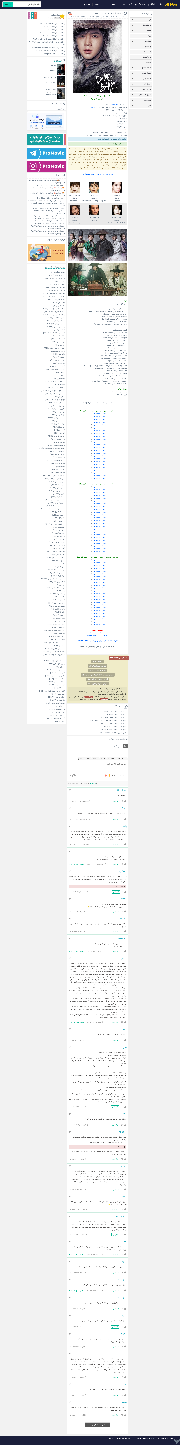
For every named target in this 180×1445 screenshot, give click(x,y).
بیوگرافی (141, 41)
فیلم (130, 4)
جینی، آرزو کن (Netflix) (57, 545)
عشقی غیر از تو (51, 89)
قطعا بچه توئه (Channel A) (56, 418)
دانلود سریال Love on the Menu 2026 (113, 729)
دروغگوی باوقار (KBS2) (57, 412)
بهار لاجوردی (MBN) (58, 342)
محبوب (32, 15)
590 (70, 14)
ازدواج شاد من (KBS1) (57, 712)
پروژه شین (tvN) (59, 521)
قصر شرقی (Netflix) (58, 302)
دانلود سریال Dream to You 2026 (115, 726)
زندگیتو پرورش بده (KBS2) (56, 324)
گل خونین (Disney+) (58, 415)
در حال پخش (146, 57)
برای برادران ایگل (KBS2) (56, 603)
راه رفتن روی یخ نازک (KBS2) (55, 524)
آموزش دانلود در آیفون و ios (97, 683)
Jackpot (93, 107)
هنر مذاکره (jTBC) (59, 706)
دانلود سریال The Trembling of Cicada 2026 (45, 39)
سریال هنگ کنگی (141, 95)
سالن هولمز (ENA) (58, 627)
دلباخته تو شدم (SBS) (57, 336)
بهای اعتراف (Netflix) (58, 484)
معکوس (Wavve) (59, 357)
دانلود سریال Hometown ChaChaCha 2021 (42, 200)
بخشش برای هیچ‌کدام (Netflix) (54, 660)
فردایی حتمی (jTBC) (58, 439)
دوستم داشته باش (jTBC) (56, 445)
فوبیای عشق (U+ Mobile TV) (55, 399)
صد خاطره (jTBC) (59, 527)
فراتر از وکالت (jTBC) (58, 576)
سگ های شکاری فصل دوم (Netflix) (53, 390)
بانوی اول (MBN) (59, 518)
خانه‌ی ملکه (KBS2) (58, 560)
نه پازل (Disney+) (59, 666)
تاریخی (117, 16)
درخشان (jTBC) (59, 384)
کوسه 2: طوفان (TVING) (56, 685)
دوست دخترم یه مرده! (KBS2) (55, 588)
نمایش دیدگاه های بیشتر (97, 1424)
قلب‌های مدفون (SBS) (57, 709)
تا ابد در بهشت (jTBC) (57, 673)
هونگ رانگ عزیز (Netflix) (56, 682)
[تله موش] (61, 74)
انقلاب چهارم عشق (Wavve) (55, 490)
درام (112, 16)
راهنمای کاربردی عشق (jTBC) (55, 381)
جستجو (8, 4)
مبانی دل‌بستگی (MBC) (57, 679)
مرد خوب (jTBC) (59, 585)
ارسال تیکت (104, 699)
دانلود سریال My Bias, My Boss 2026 (113, 723)
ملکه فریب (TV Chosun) (56, 539)
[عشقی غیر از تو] (61, 98)
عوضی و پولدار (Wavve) (57, 606)
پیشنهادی (87, 4)
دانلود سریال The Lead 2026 (45, 27)
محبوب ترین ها (100, 4)
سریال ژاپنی (141, 84)
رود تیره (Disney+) (58, 533)
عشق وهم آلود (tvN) (58, 272)
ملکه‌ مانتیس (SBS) (58, 554)
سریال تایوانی (141, 73)
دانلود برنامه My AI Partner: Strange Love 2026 (45, 47)
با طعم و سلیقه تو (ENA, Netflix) (54, 654)
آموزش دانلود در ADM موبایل (98, 679)
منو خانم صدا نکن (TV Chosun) (54, 475)
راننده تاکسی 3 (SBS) (57, 454)
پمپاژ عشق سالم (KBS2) (57, 664)
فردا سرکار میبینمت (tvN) (56, 290)
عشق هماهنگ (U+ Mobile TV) (54, 293)
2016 (123, 16)
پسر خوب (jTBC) (59, 618)
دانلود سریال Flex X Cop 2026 (116, 714)
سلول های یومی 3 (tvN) (56, 360)
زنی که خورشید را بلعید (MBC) (54, 478)
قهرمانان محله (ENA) (58, 472)
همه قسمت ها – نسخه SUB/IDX (98, 635)
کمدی (97, 16)
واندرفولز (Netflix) (59, 354)
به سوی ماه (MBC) (58, 515)
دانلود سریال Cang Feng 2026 (45, 36)
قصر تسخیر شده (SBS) (57, 657)
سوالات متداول (98, 661)
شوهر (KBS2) (60, 281)
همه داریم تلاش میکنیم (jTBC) (54, 348)
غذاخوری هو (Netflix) (57, 700)
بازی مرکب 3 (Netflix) (57, 639)
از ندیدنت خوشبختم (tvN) (56, 460)
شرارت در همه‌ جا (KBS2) (56, 697)
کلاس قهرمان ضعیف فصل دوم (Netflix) (52, 691)
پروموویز (153, 1438)
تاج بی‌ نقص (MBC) (58, 351)
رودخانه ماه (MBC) (58, 469)
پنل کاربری (152, 4)
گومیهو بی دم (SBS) (58, 406)
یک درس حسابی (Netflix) (56, 327)
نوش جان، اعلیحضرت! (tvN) (55, 551)
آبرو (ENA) (61, 375)
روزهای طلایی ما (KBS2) (56, 436)
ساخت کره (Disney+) (57, 451)
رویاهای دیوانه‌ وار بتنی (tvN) (55, 369)
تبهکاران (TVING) (59, 457)
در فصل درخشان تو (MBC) (56, 387)
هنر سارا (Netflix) (59, 427)
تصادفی (29, 15)
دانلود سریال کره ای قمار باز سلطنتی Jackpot (107, 13)
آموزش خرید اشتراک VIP (97, 666)
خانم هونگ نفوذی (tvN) (57, 402)
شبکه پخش (141, 100)
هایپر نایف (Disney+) (57, 715)
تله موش (53, 65)
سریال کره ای (140, 4)
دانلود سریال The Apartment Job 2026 (112, 732)
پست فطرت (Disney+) (57, 594)
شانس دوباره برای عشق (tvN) (55, 648)
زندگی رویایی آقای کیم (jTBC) (55, 500)
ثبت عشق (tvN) (59, 330)
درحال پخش (114, 4)
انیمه (141, 19)
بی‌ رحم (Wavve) (59, 536)
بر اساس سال (141, 25)
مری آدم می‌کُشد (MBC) (57, 566)
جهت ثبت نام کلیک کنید (97, 670)
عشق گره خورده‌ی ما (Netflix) (55, 287)
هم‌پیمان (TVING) (59, 645)
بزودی (149, 36)
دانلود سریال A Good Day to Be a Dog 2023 (48, 204)
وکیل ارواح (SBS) (59, 363)
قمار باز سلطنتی (114, 104)
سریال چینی (141, 78)
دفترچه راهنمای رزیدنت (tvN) (55, 676)
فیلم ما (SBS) (60, 621)
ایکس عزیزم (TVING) (57, 487)
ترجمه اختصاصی (145, 52)
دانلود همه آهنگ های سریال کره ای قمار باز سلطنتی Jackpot (97, 641)
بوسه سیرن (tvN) (59, 378)
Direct (104, 414)
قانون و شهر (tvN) (59, 600)
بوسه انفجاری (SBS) (58, 466)
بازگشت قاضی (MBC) (57, 424)
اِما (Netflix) (61, 591)
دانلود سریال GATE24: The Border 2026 (45, 50)
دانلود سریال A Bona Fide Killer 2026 (113, 717)
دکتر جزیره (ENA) (59, 305)
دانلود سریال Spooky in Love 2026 (114, 711)
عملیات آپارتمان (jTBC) (57, 275)
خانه (160, 4)
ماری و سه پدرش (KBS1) (56, 409)
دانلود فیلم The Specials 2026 (45, 54)
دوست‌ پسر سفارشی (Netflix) (55, 393)
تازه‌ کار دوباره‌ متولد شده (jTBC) (54, 308)
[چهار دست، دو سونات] (61, 86)
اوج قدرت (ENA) (59, 372)
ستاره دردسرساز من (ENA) (56, 557)
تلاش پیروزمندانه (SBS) (57, 582)
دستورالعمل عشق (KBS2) (56, 299)
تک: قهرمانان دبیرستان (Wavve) (54, 651)
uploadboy (96, 414)
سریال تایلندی (141, 67)
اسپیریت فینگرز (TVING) (56, 503)
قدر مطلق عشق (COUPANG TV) (54, 333)
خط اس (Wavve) (59, 615)
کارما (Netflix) (60, 721)
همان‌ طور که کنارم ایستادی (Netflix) (53, 509)
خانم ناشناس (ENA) (58, 512)
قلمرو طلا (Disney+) (58, 339)
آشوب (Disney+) (59, 548)
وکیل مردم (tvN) (59, 442)
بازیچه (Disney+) (59, 494)
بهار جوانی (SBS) (59, 633)
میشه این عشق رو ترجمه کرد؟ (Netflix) (52, 448)
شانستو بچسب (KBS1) (57, 542)
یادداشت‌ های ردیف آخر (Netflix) (54, 314)
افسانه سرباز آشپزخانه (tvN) (56, 321)
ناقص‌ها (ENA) (60, 597)
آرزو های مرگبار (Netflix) (57, 366)
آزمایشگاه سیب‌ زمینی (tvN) (55, 718)
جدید (35, 15)
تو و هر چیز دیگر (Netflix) (56, 569)
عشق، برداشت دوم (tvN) (56, 572)
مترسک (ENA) (60, 345)
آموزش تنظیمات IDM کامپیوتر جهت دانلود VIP (97, 675)
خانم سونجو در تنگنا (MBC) (56, 670)
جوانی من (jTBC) (59, 530)
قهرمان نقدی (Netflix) (57, 463)
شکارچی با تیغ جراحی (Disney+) (54, 630)
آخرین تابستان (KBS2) (57, 481)
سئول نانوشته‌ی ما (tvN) (57, 636)
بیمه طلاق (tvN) (59, 688)
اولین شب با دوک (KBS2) (56, 624)
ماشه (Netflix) (60, 612)
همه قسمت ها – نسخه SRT (97, 633)
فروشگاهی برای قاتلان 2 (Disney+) (53, 278)
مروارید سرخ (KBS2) (57, 284)
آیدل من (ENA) (59, 433)
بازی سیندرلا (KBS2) (58, 694)
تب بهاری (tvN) (59, 430)
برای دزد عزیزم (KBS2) (57, 421)
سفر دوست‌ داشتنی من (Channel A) (53, 578)
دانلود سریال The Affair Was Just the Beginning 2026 (107, 720)
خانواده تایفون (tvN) (58, 497)
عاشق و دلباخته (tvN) (58, 609)
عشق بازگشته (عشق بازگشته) (55, 703)
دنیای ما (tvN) (60, 396)
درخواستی (147, 62)
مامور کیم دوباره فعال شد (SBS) (54, 296)
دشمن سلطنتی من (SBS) (56, 318)
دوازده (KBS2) (60, 563)
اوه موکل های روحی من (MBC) (54, 642)
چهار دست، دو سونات (49, 77)
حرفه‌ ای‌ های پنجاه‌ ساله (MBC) (54, 311)
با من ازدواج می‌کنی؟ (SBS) (55, 506)
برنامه (124, 4)
